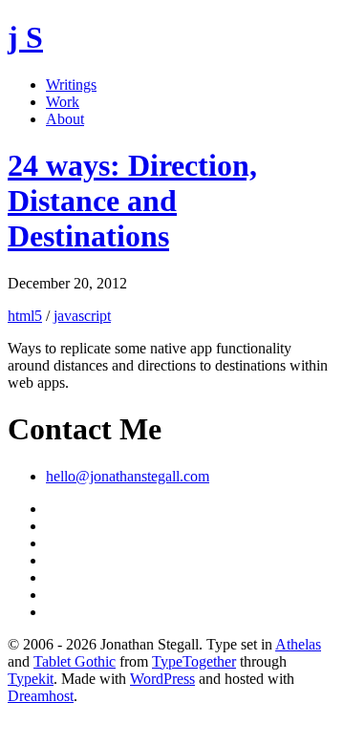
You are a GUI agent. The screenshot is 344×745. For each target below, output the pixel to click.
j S (25, 37)
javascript (82, 316)
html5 (25, 316)
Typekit (31, 678)
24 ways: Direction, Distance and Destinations (132, 200)
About (65, 119)
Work (62, 102)
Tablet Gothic (74, 661)
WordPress (162, 678)
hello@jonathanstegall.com (127, 476)
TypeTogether (194, 661)
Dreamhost (41, 696)
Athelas (298, 644)
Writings (71, 84)
